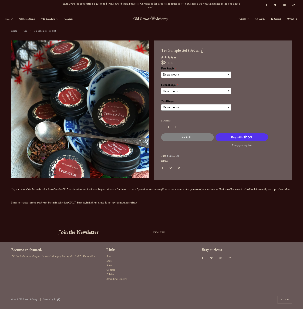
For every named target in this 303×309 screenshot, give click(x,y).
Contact (69, 19)
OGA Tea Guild (27, 19)
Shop (109, 260)
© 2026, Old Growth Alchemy (24, 299)
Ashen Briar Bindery (116, 278)
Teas (25, 31)
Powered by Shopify (51, 299)
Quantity (166, 121)
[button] (168, 57)
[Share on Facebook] (162, 167)
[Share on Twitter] (170, 167)
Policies (110, 274)
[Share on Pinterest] (179, 167)
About (109, 265)
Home (14, 31)
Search (109, 256)
